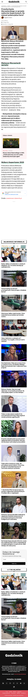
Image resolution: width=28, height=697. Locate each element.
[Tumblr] (24, 683)
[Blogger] (3, 683)
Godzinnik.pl (3, 5)
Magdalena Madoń (8, 17)
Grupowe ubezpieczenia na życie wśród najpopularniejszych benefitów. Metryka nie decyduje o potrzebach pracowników (13, 440)
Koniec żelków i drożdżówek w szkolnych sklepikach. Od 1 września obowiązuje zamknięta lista (13, 265)
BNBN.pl (18, 693)
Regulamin (19, 691)
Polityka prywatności (6, 693)
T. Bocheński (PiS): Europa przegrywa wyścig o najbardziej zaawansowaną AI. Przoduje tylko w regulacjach (13, 491)
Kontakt (10, 691)
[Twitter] (14, 687)
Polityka (8, 5)
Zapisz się (14, 563)
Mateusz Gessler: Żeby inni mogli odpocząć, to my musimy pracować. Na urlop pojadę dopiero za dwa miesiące (12, 390)
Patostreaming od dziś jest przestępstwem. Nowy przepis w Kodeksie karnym (13, 290)
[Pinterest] (13, 683)
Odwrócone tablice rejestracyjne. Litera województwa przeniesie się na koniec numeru (13, 315)
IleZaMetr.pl (23, 693)
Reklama (14, 691)
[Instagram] (10, 683)
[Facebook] (6, 683)
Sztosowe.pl (13, 693)
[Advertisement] (14, 216)
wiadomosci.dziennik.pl (14, 198)
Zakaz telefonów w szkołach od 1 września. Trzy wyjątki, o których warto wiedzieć (13, 339)
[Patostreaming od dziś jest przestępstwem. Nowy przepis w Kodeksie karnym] (14, 278)
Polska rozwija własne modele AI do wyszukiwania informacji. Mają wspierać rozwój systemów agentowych (13, 415)
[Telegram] (20, 683)
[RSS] (17, 683)
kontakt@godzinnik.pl (20, 674)
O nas (7, 691)
